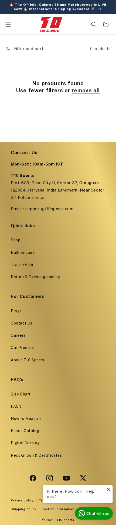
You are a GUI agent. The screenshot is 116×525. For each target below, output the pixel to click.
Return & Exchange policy (35, 277)
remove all (86, 90)
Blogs (16, 311)
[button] (8, 24)
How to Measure (26, 418)
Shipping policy (23, 509)
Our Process (22, 347)
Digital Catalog (25, 443)
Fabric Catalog (25, 431)
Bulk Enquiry (23, 252)
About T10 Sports (27, 360)
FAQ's (16, 406)
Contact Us (21, 323)
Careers (18, 335)
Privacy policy (22, 500)
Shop (15, 240)
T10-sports (65, 519)
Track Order (22, 264)
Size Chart (21, 394)
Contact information (58, 509)
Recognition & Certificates (36, 455)
